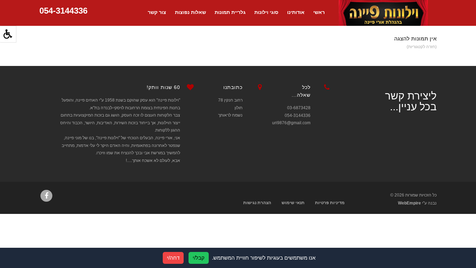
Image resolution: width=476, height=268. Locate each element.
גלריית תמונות (230, 12)
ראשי (319, 12)
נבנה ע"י (417, 203)
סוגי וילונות (266, 12)
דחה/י (173, 258)
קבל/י (199, 258)
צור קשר (157, 12)
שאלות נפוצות (190, 12)
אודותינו (296, 12)
